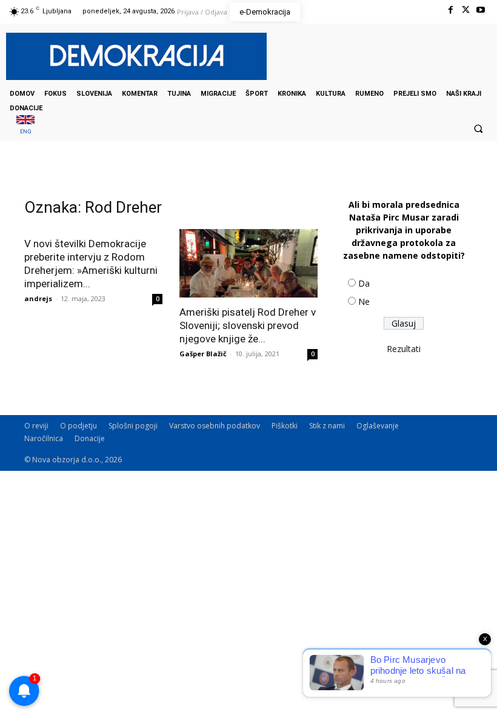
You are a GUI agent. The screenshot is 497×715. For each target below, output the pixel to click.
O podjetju (78, 426)
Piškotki (285, 426)
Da (364, 283)
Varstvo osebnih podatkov (214, 426)
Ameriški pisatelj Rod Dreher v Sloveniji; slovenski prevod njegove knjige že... (247, 325)
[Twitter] (465, 10)
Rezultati (404, 348)
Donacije (90, 438)
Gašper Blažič (203, 353)
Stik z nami (327, 426)
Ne (364, 301)
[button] (478, 128)
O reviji (36, 426)
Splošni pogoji (133, 426)
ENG (26, 131)
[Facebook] (450, 10)
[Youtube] (481, 10)
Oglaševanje (377, 426)
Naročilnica (43, 438)
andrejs (38, 298)
